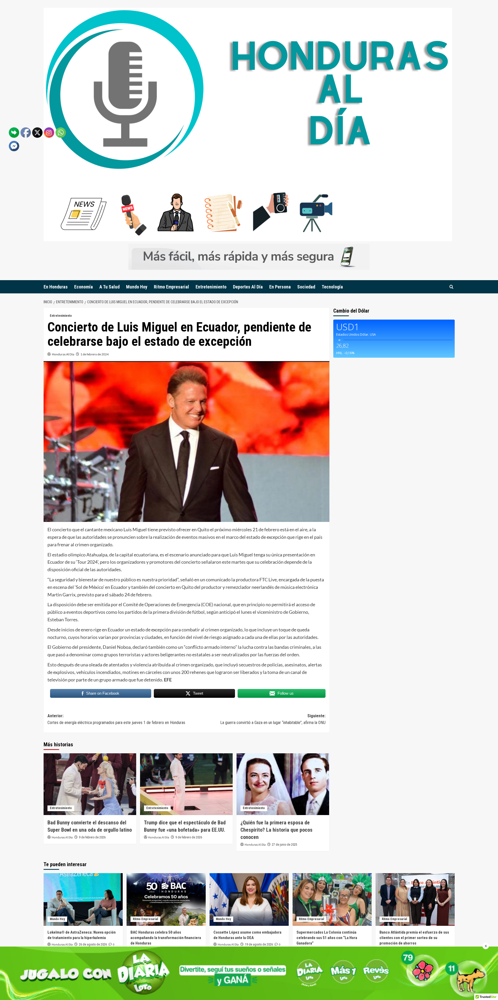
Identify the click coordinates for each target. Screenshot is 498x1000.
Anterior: (116, 719)
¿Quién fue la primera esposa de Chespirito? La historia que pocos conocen (276, 829)
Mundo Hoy (136, 286)
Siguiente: (273, 719)
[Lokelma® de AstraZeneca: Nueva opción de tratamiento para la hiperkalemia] (83, 899)
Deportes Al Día (248, 286)
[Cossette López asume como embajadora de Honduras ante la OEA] (249, 899)
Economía (83, 286)
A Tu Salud (109, 286)
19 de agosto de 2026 (259, 944)
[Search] (451, 286)
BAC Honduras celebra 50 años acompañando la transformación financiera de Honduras (165, 938)
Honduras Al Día (63, 354)
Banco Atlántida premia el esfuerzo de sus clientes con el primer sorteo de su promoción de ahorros (414, 938)
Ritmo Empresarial (171, 286)
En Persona (280, 286)
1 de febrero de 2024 (94, 354)
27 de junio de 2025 (284, 844)
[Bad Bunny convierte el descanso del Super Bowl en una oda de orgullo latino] (90, 784)
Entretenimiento (211, 286)
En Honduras (56, 286)
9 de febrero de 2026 (92, 837)
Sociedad (306, 286)
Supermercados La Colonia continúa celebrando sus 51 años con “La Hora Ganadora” (326, 938)
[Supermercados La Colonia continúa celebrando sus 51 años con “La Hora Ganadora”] (332, 899)
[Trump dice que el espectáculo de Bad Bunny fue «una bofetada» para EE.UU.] (186, 784)
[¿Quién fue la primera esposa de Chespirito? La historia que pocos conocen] (283, 784)
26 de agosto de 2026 (93, 944)
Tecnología (332, 286)
